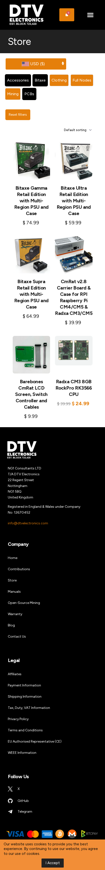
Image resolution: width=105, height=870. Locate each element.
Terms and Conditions (25, 730)
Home (12, 558)
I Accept (52, 863)
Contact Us (17, 636)
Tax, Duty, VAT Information (29, 708)
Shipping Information (25, 696)
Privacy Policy (18, 719)
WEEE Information (22, 753)
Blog (11, 625)
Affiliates (14, 674)
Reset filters (18, 115)
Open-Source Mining (24, 603)
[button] (90, 15)
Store (12, 580)
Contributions (19, 569)
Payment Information (24, 685)
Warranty (15, 614)
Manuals (14, 592)
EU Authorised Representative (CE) (35, 741)
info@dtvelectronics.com (28, 523)
